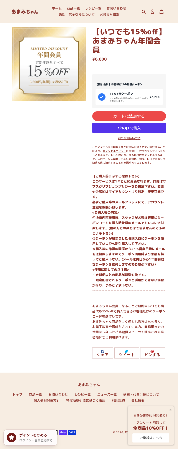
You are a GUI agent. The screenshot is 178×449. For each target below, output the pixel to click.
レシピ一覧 (82, 394)
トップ (17, 394)
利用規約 (118, 400)
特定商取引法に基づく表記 (85, 400)
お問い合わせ (58, 394)
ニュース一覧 (107, 394)
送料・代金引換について (141, 394)
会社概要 (137, 400)
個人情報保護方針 (47, 400)
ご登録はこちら (151, 438)
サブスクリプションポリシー (129, 184)
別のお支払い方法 (129, 138)
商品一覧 (35, 394)
